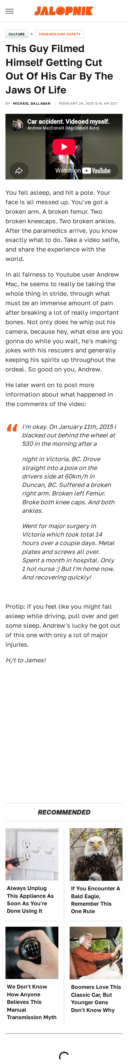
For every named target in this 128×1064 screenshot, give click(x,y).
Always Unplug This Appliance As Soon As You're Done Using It (30, 899)
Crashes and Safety (60, 34)
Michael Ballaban (32, 103)
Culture (17, 34)
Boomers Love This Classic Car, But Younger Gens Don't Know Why (96, 998)
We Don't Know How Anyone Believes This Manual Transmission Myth (32, 1002)
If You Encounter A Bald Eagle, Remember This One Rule (95, 899)
